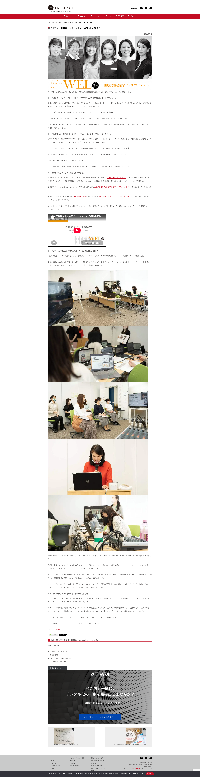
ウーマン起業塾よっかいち (117, 177)
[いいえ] (197, 774)
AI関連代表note (74, 763)
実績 (109, 16)
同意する (150, 774)
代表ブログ (58, 629)
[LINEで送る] (53, 635)
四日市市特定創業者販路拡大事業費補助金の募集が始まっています (129, 744)
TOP (49, 22)
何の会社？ (70, 16)
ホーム (51, 758)
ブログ (132, 16)
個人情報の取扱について (97, 765)
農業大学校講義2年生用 (97, 758)
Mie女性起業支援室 (79, 196)
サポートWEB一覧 (75, 765)
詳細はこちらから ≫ (57, 668)
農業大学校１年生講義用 (97, 760)
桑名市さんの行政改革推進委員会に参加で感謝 (66, 744)
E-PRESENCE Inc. (136, 769)
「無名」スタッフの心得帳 (77, 758)
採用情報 (93, 763)
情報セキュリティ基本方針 (98, 768)
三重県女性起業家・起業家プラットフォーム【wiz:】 (112, 187)
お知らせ (83, 16)
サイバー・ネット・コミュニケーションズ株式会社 (116, 196)
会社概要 (121, 16)
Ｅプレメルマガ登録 (54, 765)
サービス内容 (97, 16)
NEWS (60, 22)
